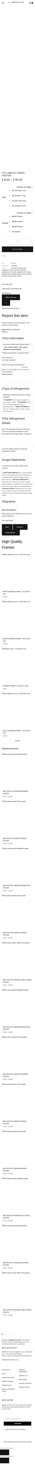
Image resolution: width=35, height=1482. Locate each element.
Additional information (12, 289)
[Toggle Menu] (3, 3)
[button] (19, 190)
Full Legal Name (8, 520)
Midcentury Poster (9, 272)
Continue (20, 527)
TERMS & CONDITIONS (23, 1371)
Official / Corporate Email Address (13, 365)
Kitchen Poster (20, 270)
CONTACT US (23, 1375)
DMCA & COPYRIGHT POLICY (8, 1390)
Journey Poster (8, 270)
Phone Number (7, 372)
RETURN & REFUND (25, 1383)
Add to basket (17, 249)
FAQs (3, 1373)
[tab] (17, 284)
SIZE (4, 197)
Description (7, 284)
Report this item (11, 297)
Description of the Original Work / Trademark (17, 434)
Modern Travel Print (18, 274)
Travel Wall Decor (15, 276)
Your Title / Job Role (9, 360)
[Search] (4, 1452)
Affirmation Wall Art (19, 268)
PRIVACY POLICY (24, 1387)
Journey (14, 265)
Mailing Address (7, 374)
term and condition (20, 1429)
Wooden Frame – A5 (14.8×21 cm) (15, 686)
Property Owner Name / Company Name (15, 353)
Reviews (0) (6, 293)
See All (17, 741)
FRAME (5, 223)
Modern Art (6, 274)
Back (7, 527)
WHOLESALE (23, 1379)
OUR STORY (6, 1370)
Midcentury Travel (24, 272)
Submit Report (11, 532)
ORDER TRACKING (8, 1381)
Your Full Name (7, 357)
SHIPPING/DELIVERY (8, 1377)
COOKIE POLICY (7, 1385)
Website (4, 332)
